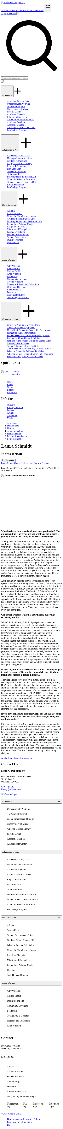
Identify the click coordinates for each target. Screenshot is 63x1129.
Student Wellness (15, 240)
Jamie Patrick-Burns (24, 463)
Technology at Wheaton (18, 297)
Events (10, 384)
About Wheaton (9, 260)
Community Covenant (17, 279)
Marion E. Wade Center (18, 343)
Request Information (16, 166)
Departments (13, 425)
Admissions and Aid (10, 852)
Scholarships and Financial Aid (21, 176)
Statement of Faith (15, 1001)
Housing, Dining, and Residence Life (24, 221)
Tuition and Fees (14, 174)
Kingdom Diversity (16, 226)
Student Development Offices (20, 935)
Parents (10, 410)
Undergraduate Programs (18, 104)
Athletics (11, 211)
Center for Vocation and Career (21, 216)
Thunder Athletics (15, 373)
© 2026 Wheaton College (11, 1114)
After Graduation (15, 431)
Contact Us (12, 1066)
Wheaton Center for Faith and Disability (25, 351)
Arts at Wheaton (14, 213)
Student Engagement (16, 237)
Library (10, 390)
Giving (10, 387)
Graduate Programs (16, 106)
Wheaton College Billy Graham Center (25, 356)
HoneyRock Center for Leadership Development (29, 330)
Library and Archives (17, 117)
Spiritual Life (13, 242)
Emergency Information (19, 1122)
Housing (11, 970)
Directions (12, 1086)
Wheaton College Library (19, 829)
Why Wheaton (14, 266)
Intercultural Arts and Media (20, 224)
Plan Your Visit (14, 169)
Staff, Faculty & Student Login (21, 1096)
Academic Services (16, 122)
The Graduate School (17, 814)
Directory (11, 292)
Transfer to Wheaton (16, 171)
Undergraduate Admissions (19, 158)
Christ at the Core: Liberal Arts (21, 127)
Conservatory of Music (17, 109)
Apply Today (7, 758)
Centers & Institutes (11, 319)
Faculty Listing (14, 111)
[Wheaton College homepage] (13, 2)
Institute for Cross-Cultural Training (23, 338)
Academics (6, 10)
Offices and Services (16, 287)
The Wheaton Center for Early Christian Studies (29, 348)
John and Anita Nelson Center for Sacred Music (29, 340)
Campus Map (13, 1081)
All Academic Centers (17, 844)
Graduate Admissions (17, 161)
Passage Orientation (16, 232)
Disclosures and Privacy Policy (23, 1118)
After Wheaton (14, 274)
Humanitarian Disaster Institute (21, 333)
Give (13, 13)
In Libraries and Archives (18, 436)
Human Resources (15, 1076)
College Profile (14, 271)
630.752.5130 (7, 786)
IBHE (10, 1125)
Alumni (10, 413)
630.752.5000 (7, 1057)
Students (11, 405)
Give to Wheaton (15, 281)
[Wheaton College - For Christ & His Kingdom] (9, 794)
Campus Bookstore (16, 295)
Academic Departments (18, 101)
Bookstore (12, 392)
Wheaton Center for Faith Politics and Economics (30, 354)
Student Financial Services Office (22, 182)
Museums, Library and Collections (23, 284)
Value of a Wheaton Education (21, 179)
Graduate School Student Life (21, 218)
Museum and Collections (18, 1020)
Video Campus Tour (16, 1091)
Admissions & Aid (20, 10)
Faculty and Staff (15, 407)
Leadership (12, 276)
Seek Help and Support (18, 234)
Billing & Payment (15, 184)
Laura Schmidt (14, 439)
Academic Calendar (16, 114)
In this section (8, 460)
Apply (4, 13)
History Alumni (14, 433)
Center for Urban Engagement (21, 327)
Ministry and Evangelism (18, 229)
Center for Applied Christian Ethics (23, 325)
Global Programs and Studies (20, 119)
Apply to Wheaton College (19, 163)
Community (12, 415)
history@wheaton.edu (11, 789)
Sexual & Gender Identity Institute (23, 346)
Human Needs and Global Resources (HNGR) (28, 335)
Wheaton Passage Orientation (20, 945)
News (9, 382)
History (10, 428)
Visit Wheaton (13, 268)
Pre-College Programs (17, 130)
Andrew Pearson (41, 463)
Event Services (14, 289)
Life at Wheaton (36, 10)
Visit (9, 13)
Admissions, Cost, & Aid (18, 155)
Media (10, 418)
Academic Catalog (15, 125)
